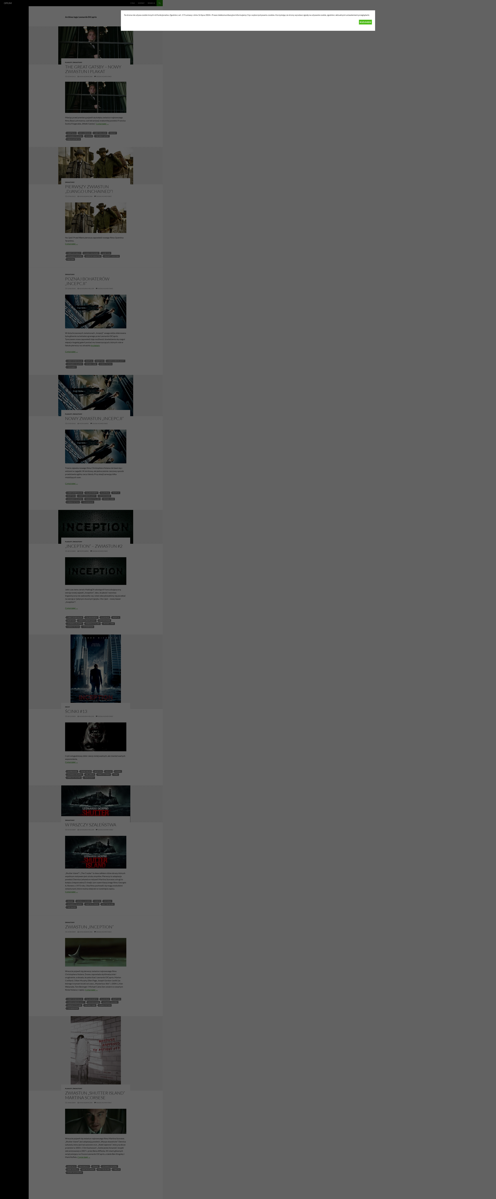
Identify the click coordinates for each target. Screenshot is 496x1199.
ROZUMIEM (365, 22)
